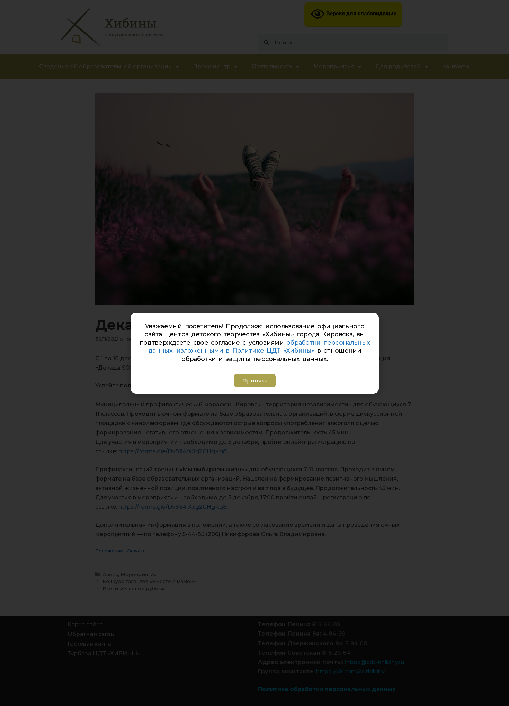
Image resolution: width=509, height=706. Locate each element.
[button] (254, 380)
